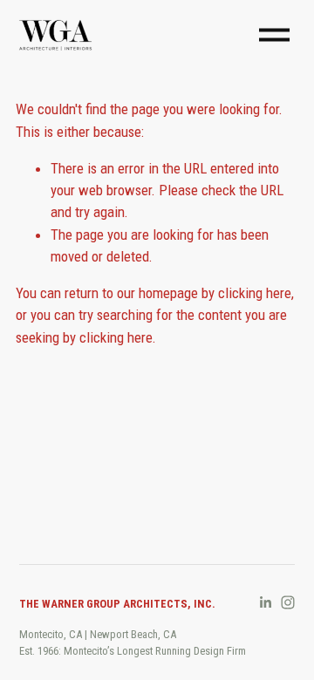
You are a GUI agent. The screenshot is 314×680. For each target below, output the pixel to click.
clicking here (254, 293)
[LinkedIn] (265, 602)
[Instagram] (288, 602)
